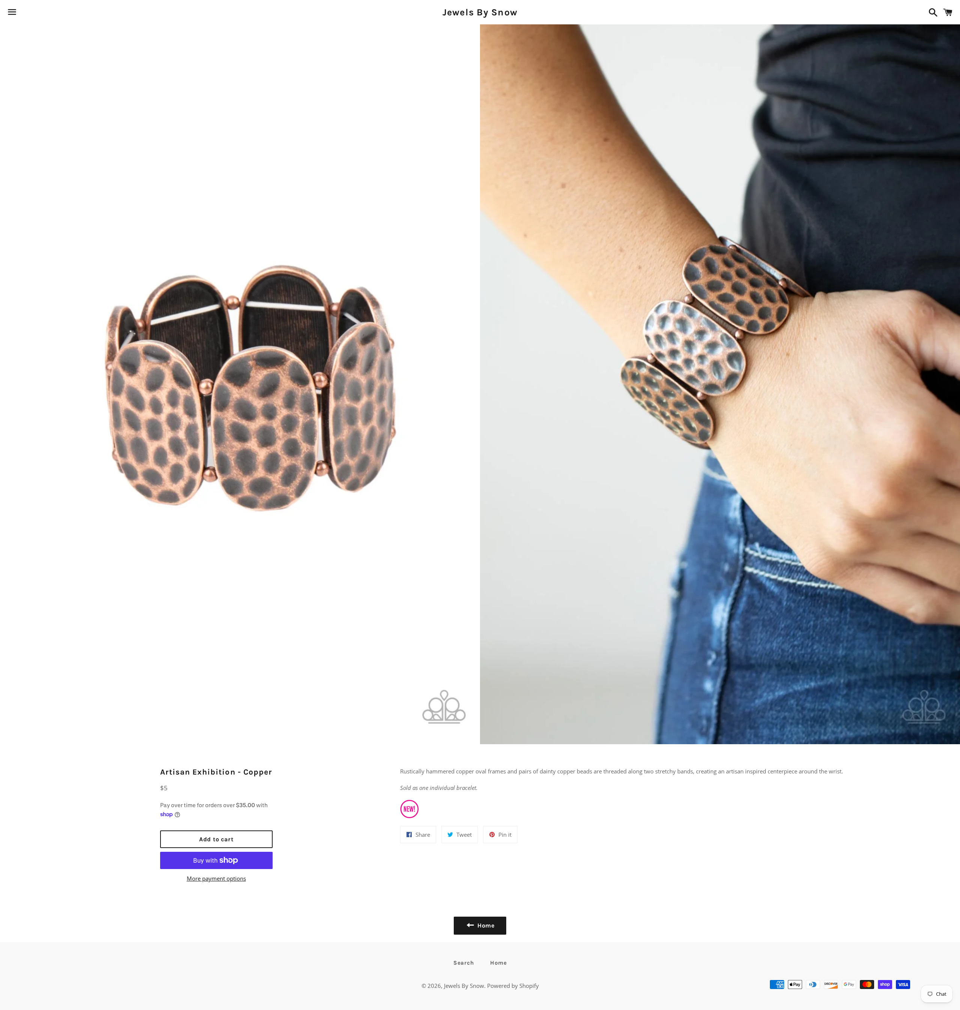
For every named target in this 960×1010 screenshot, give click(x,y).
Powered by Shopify (513, 985)
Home (498, 962)
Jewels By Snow (480, 12)
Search (463, 962)
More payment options (216, 878)
